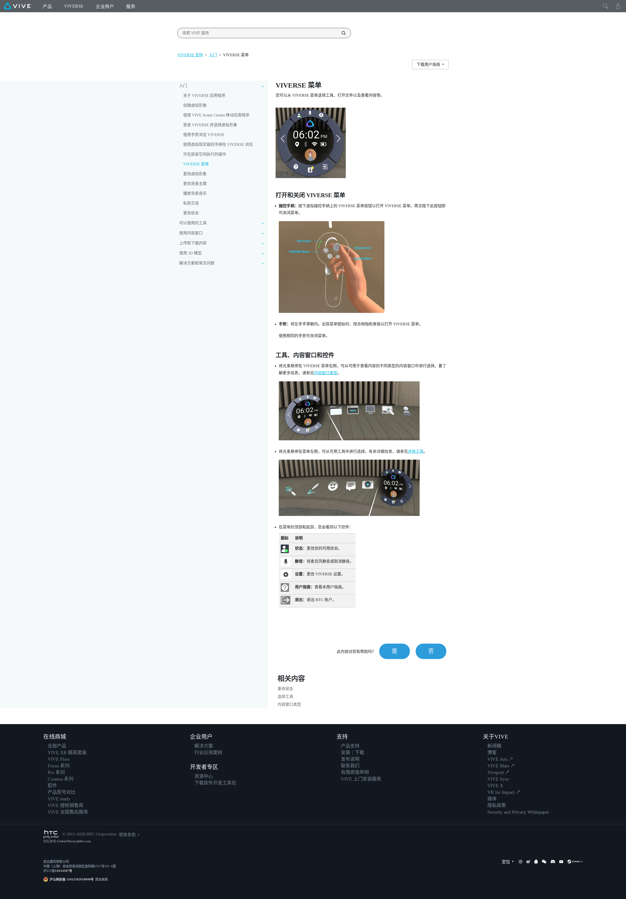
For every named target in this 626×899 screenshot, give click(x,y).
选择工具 (416, 451)
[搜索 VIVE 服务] (341, 33)
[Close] (606, 6)
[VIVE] (17, 6)
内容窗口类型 (325, 373)
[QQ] (536, 862)
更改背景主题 (195, 184)
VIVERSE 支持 (190, 55)
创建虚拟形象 (195, 105)
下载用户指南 (429, 64)
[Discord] (552, 862)
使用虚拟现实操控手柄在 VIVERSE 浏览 (218, 144)
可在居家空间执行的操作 (204, 154)
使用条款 (127, 834)
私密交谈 (191, 203)
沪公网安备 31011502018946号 (72, 879)
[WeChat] (544, 862)
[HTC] (51, 834)
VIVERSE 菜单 (196, 164)
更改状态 (191, 213)
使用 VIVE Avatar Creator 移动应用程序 (216, 115)
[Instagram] (520, 862)
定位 (506, 862)
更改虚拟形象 (195, 174)
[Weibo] (528, 862)
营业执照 (101, 879)
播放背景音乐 (195, 193)
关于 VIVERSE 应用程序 (204, 95)
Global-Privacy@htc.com (74, 841)
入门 (213, 55)
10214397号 (63, 871)
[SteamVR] (575, 862)
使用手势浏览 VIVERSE (203, 135)
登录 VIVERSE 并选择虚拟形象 (210, 125)
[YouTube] (561, 862)
